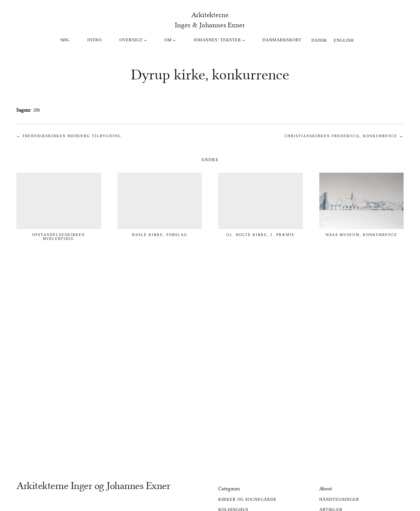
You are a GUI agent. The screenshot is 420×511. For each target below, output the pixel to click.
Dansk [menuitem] (319, 39)
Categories (229, 489)
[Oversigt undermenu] (145, 40)
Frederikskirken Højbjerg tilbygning (72, 136)
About (325, 489)
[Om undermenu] (174, 40)
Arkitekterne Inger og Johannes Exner (93, 486)
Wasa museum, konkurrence (361, 235)
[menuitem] (319, 40)
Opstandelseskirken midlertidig (58, 237)
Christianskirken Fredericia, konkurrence (340, 136)
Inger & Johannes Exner (210, 25)
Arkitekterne (210, 15)
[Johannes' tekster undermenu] (243, 40)
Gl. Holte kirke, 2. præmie (260, 235)
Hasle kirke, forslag (159, 235)
